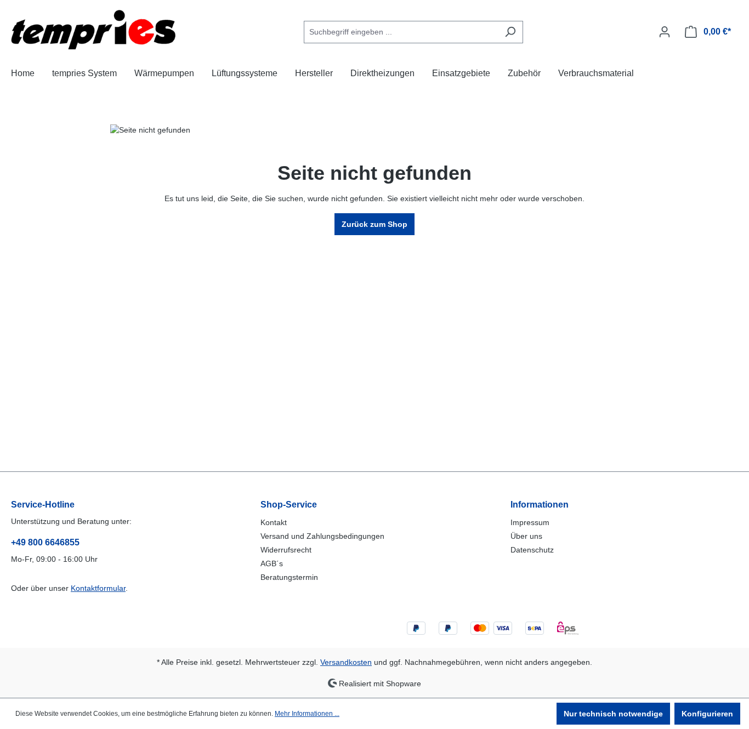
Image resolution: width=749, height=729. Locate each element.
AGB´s (271, 563)
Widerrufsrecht (285, 549)
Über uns (526, 536)
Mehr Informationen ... (307, 713)
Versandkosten (346, 662)
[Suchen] (510, 32)
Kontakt (273, 522)
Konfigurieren (707, 713)
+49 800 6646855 (45, 542)
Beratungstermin (289, 577)
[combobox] (401, 32)
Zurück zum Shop (374, 224)
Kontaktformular (98, 588)
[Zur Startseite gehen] (93, 29)
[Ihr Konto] (664, 32)
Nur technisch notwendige (613, 713)
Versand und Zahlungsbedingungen (322, 536)
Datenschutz (532, 549)
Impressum (529, 522)
